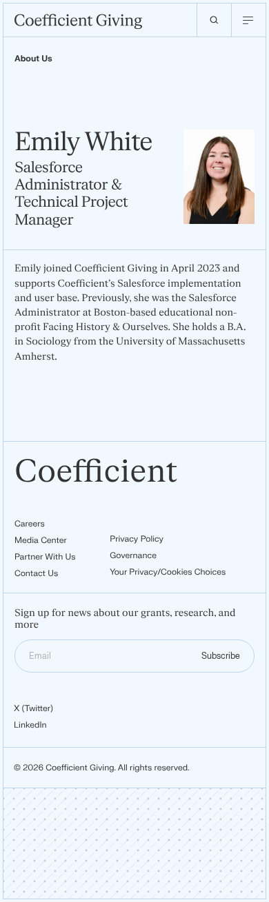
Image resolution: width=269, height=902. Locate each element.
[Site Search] (214, 20)
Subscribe (220, 656)
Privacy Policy (136, 538)
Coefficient (96, 472)
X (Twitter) (33, 708)
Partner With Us (45, 556)
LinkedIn (30, 724)
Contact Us (36, 573)
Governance (133, 555)
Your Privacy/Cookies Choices (168, 571)
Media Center (40, 540)
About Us (33, 58)
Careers (29, 523)
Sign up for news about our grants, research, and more (125, 619)
